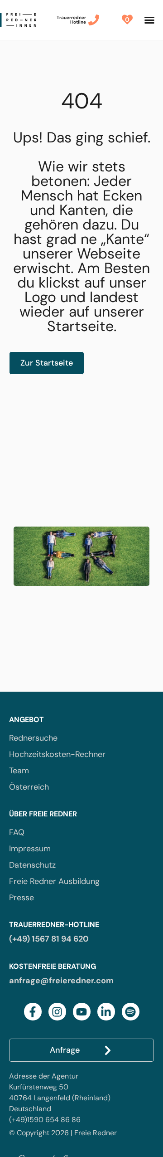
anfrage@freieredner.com (61, 980)
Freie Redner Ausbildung (54, 881)
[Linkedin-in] (106, 1011)
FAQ (16, 832)
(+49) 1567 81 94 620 (49, 938)
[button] (149, 20)
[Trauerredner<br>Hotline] (93, 20)
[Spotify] (130, 1011)
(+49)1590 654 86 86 (45, 1119)
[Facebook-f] (33, 1011)
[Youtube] (82, 1011)
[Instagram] (57, 1011)
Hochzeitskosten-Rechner (57, 754)
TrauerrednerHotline (71, 20)
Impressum (30, 848)
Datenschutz (32, 864)
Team (19, 770)
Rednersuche (33, 737)
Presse (21, 897)
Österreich (29, 786)
